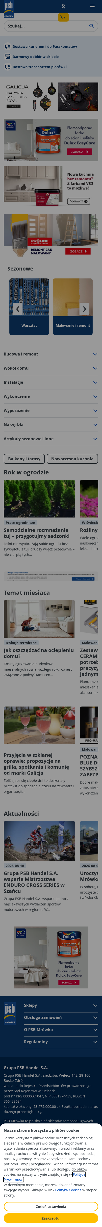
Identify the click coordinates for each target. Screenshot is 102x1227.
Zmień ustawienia (51, 1206)
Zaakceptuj (51, 1218)
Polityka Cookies (68, 1190)
